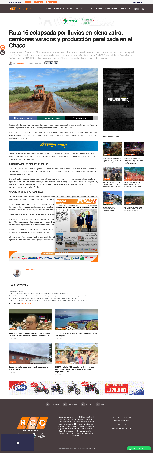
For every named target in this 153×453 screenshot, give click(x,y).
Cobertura (18, 2)
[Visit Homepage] (12, 9)
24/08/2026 (13, 338)
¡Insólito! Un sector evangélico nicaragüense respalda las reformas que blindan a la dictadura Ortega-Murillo (29, 334)
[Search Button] (143, 8)
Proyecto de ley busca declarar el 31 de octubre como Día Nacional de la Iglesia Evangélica (112, 160)
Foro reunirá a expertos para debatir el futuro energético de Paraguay (76, 334)
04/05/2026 (30, 63)
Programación (111, 9)
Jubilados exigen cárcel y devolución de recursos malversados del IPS (109, 208)
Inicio (48, 9)
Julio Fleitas (20, 63)
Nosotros (11, 2)
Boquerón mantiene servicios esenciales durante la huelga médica (28, 368)
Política (79, 9)
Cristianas (130, 154)
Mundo (99, 9)
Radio (40, 2)
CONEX (92, 448)
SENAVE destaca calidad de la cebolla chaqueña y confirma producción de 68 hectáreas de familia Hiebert (132, 185)
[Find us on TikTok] (27, 9)
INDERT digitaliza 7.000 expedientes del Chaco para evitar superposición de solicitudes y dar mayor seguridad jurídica (74, 369)
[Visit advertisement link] (76, 23)
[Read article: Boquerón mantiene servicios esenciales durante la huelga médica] (30, 353)
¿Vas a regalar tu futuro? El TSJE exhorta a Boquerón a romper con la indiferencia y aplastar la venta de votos (112, 185)
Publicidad (125, 9)
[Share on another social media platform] (95, 118)
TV (29, 2)
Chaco (69, 9)
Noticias (52, 2)
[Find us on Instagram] (23, 9)
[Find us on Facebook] (19, 9)
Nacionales (59, 9)
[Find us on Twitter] (31, 9)
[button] (139, 448)
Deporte (89, 9)
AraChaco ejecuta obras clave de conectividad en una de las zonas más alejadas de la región (133, 208)
